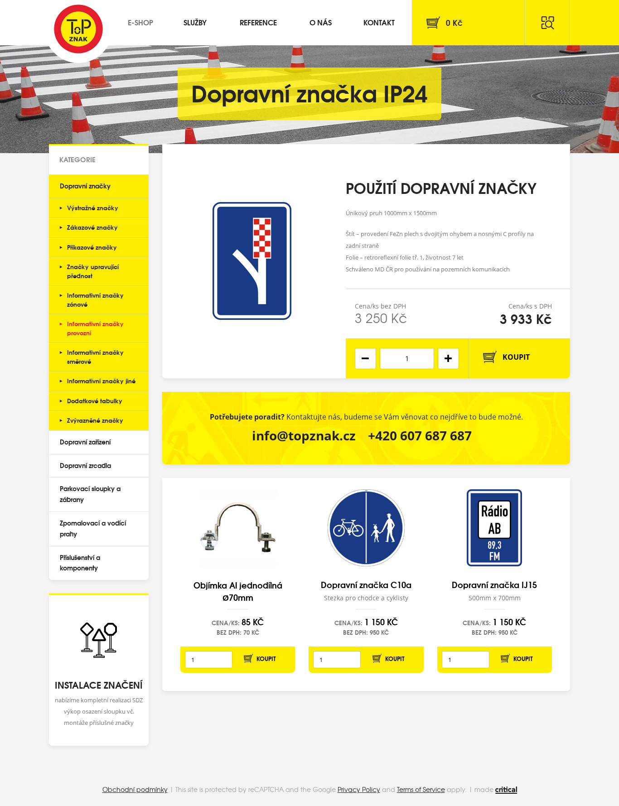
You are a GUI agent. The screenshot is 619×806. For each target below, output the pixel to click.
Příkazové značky (92, 246)
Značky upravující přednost (93, 271)
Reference (258, 22)
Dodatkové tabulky (94, 400)
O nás (321, 22)
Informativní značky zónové (95, 299)
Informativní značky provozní (95, 328)
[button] (448, 358)
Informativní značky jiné (101, 380)
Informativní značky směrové (95, 356)
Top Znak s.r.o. (78, 29)
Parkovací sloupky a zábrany (90, 493)
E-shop (140, 22)
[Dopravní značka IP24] (252, 261)
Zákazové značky (92, 227)
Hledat (547, 22)
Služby (195, 22)
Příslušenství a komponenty (80, 562)
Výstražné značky (92, 207)
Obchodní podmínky (135, 789)
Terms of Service (421, 789)
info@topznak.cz (304, 435)
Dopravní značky (85, 186)
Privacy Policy (359, 789)
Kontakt (379, 22)
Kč (454, 22)
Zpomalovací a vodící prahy (93, 528)
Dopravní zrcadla (85, 465)
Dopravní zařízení (85, 442)
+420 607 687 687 (420, 435)
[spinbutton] (407, 358)
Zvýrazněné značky (95, 420)
